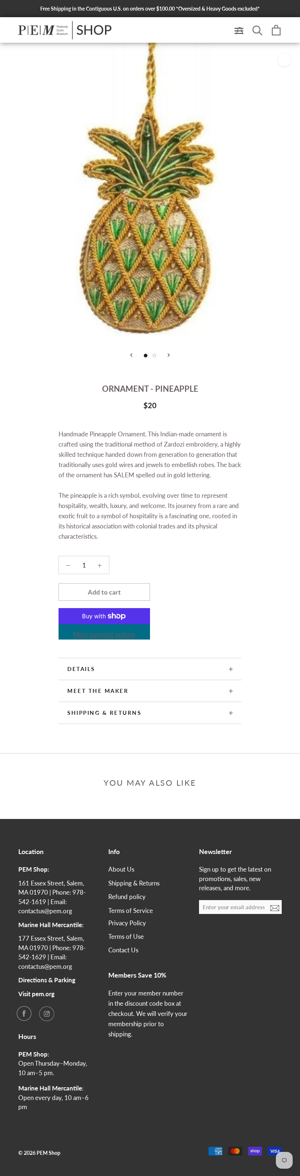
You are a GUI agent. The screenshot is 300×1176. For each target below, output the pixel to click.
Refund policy (127, 896)
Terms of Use (126, 936)
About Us (121, 869)
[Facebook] (23, 1013)
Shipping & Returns (104, 712)
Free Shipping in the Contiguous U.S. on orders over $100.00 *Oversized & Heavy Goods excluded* (150, 8)
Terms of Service (130, 910)
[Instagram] (46, 1013)
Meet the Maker (97, 690)
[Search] (257, 30)
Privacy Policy (127, 923)
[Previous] (131, 355)
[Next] (169, 355)
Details (81, 668)
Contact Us (123, 950)
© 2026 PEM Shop (39, 1153)
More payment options (104, 634)
